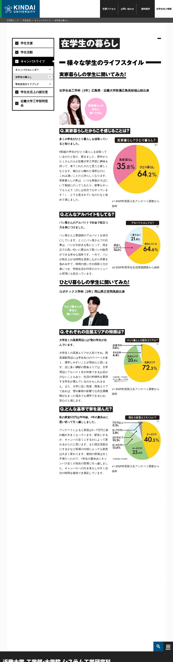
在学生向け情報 (164, 8)
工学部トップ (13, 20)
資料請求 (145, 8)
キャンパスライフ (42, 20)
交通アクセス (109, 8)
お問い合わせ (127, 8)
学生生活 (27, 20)
